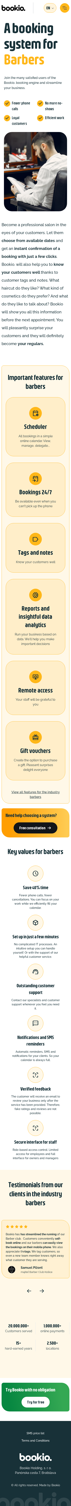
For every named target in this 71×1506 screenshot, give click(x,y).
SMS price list (35, 1433)
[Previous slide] (29, 1291)
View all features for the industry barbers (35, 794)
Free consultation (35, 828)
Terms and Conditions (35, 1440)
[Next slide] (42, 1291)
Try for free (35, 1402)
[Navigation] (64, 8)
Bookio (55, 1485)
